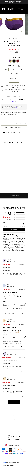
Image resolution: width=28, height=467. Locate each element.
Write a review (14, 229)
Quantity (14, 78)
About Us (14, 415)
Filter (15, 255)
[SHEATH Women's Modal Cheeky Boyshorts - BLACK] (14, 178)
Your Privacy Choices (13, 462)
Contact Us (14, 423)
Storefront (13, 427)
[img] (20, 235)
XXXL (17, 73)
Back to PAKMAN (15, 195)
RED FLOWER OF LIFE (17, 61)
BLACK (14, 61)
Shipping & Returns (14, 127)
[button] (19, 212)
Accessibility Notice (13, 431)
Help (14, 411)
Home (10, 39)
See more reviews (14, 402)
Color (14, 58)
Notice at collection (8, 465)
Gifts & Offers (13, 419)
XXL (10, 73)
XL (22, 69)
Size (13, 66)
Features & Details (14, 123)
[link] (14, 50)
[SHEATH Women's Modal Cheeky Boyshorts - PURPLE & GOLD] (12, 178)
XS (6, 69)
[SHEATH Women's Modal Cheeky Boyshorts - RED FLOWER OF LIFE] (15, 178)
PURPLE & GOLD (10, 61)
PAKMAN (15, 39)
